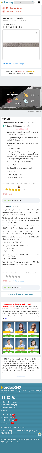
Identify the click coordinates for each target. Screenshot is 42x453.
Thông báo (8, 423)
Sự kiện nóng (9, 417)
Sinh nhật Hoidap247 (14, 11)
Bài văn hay (8, 414)
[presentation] (22, 129)
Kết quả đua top (10, 420)
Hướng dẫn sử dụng (10, 402)
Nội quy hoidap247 (9, 407)
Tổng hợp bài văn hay (14, 8)
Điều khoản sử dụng (10, 405)
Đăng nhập (7, 200)
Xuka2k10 (5, 21)
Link (6, 318)
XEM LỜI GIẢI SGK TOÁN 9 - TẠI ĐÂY (21, 294)
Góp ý (5, 410)
